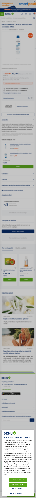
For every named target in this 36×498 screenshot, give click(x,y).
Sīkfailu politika (17, 488)
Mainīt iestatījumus (16, 493)
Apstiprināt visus (18, 480)
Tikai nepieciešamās (18, 484)
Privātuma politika (17, 491)
